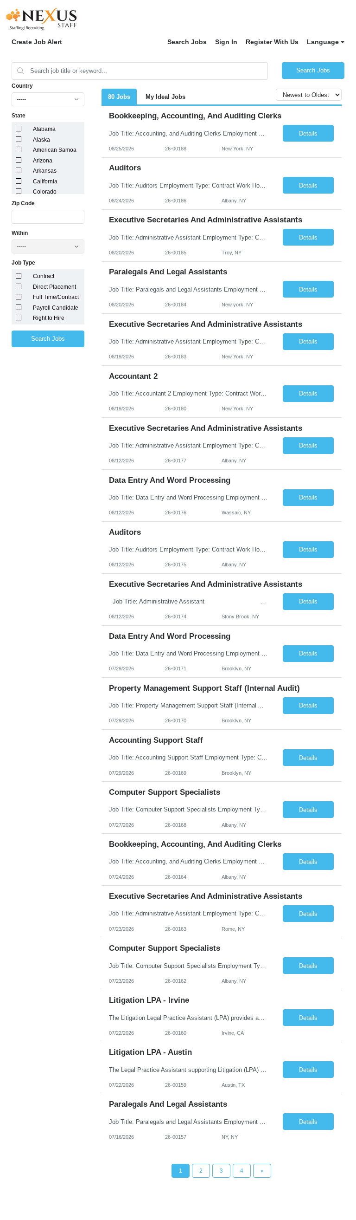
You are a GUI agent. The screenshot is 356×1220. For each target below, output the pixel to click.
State (18, 115)
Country (22, 86)
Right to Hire (48, 318)
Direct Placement (54, 287)
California (45, 181)
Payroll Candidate (55, 308)
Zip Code (23, 203)
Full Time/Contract (56, 297)
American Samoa (54, 150)
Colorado (45, 191)
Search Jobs (187, 41)
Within (20, 233)
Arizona (42, 160)
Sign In (226, 41)
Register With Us (272, 41)
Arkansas (45, 171)
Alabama (44, 129)
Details (308, 133)
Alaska (41, 139)
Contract (43, 276)
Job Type (23, 263)
